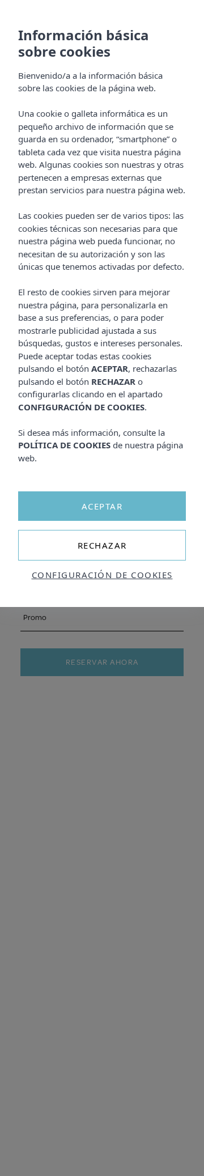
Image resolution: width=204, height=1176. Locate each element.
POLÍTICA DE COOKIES (64, 445)
